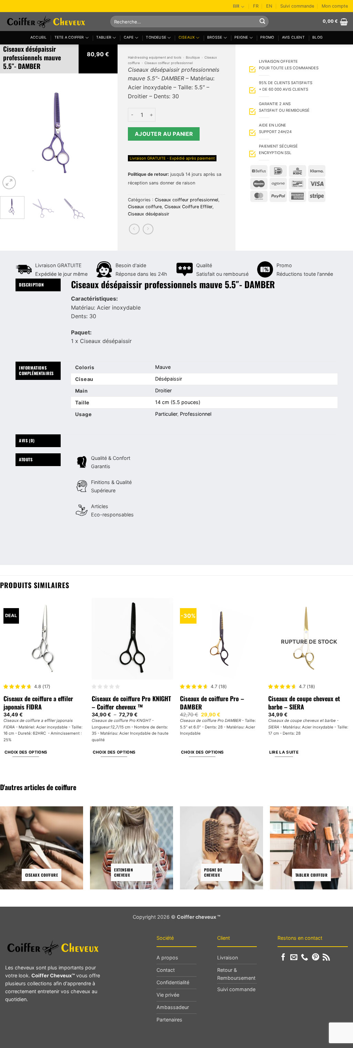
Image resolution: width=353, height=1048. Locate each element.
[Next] (106, 132)
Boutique (193, 57)
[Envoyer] (262, 22)
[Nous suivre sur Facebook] (283, 957)
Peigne (241, 37)
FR (256, 6)
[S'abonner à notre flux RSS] (326, 957)
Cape (129, 37)
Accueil (38, 37)
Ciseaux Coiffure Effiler (188, 206)
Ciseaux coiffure (145, 206)
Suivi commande (297, 6)
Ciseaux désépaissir (148, 213)
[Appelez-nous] (304, 957)
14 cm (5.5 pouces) (177, 402)
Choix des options (26, 752)
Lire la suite (284, 752)
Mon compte (335, 6)
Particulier (166, 414)
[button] (335, 21)
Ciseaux (187, 37)
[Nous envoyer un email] (293, 957)
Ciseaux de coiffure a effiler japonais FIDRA (38, 703)
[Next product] (134, 229)
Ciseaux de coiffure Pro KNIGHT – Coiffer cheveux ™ (131, 703)
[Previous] (11, 132)
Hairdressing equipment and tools (154, 57)
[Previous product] (148, 229)
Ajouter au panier (164, 134)
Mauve (163, 367)
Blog (317, 37)
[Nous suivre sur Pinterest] (315, 957)
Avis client (293, 37)
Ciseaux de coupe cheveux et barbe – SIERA (304, 703)
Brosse (214, 37)
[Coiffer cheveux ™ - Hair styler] (52, 21)
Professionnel (195, 414)
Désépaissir (168, 379)
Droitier (163, 390)
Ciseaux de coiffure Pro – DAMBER (212, 703)
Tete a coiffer (69, 37)
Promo (267, 37)
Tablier (103, 37)
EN (269, 6)
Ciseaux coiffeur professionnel (168, 63)
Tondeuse (156, 37)
